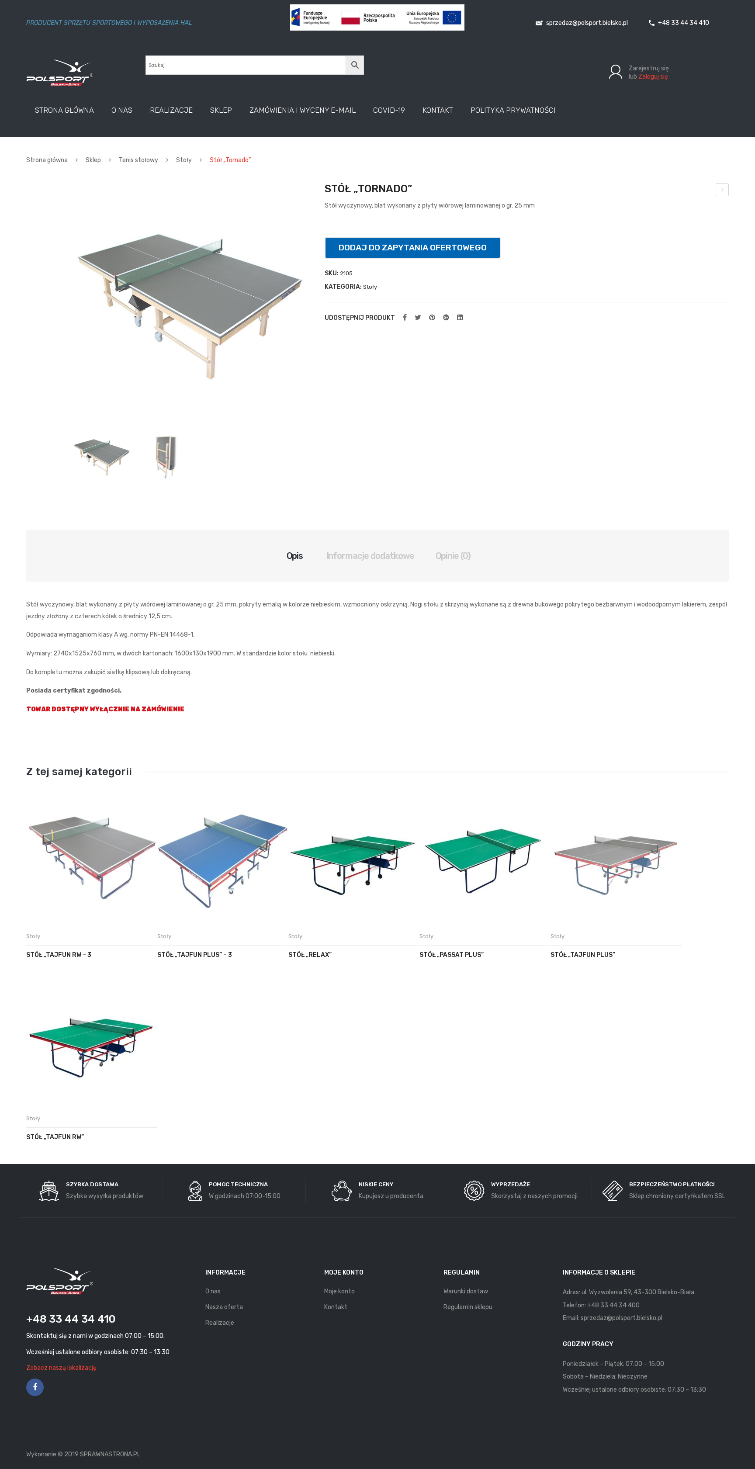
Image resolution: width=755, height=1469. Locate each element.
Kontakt (335, 1307)
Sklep (93, 160)
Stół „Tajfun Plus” (583, 955)
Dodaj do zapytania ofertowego (413, 248)
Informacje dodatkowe (370, 556)
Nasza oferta (224, 1307)
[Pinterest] (432, 317)
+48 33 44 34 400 (613, 1305)
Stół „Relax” (310, 955)
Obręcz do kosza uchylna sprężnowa (722, 191)
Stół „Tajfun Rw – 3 (58, 955)
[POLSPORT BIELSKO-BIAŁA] (59, 72)
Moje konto (339, 1291)
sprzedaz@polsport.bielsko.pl (586, 23)
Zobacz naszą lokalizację (61, 1368)
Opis (295, 556)
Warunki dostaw (465, 1291)
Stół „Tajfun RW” (55, 1137)
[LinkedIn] (460, 317)
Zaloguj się (653, 76)
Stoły (184, 160)
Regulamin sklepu (467, 1307)
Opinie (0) (453, 556)
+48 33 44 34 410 (683, 23)
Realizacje (219, 1323)
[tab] (295, 555)
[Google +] (446, 317)
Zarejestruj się (649, 68)
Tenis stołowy (138, 160)
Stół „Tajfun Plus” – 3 (194, 955)
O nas (213, 1291)
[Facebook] (405, 317)
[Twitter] (418, 317)
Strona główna (47, 160)
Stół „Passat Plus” (451, 955)
